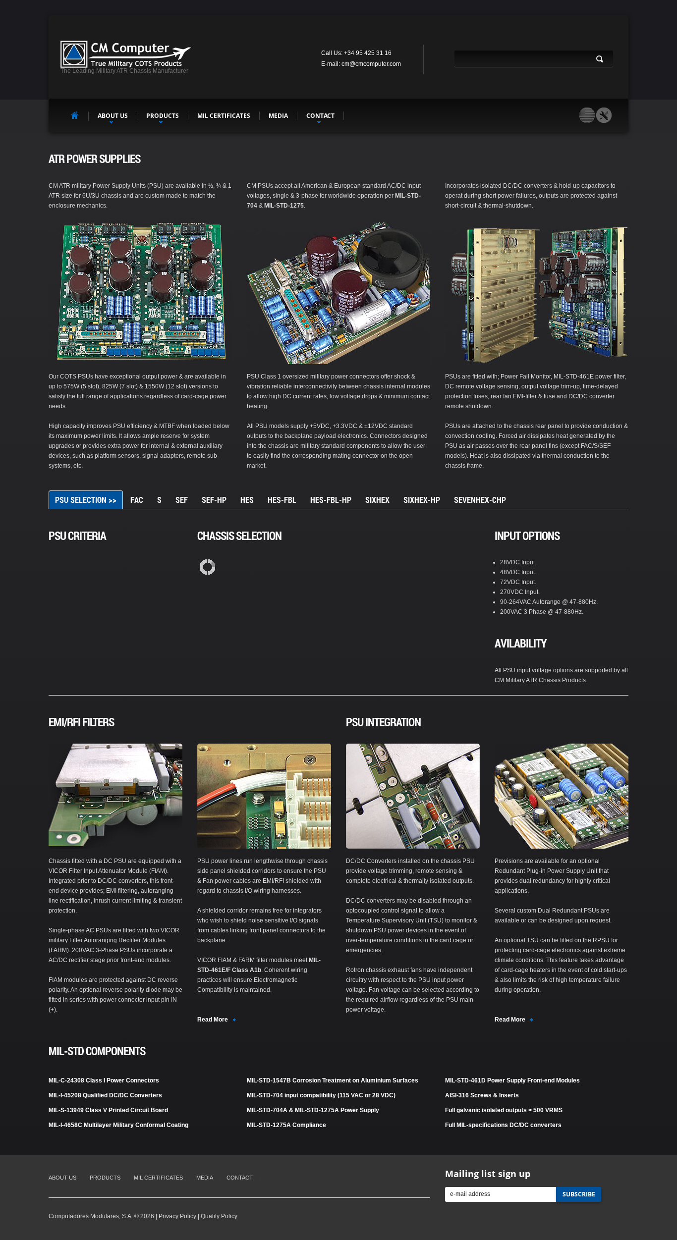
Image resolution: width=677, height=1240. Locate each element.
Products (162, 115)
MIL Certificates (223, 115)
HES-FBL (282, 499)
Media (278, 115)
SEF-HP (214, 499)
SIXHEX (377, 499)
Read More (212, 1019)
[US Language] (587, 115)
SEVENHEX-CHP (480, 499)
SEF (181, 499)
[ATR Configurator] (604, 115)
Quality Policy (219, 1216)
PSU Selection (85, 499)
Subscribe (579, 1194)
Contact (320, 115)
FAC (136, 499)
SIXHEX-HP (421, 499)
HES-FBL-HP (330, 499)
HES (247, 499)
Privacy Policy (177, 1216)
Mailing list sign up (487, 1173)
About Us (113, 115)
